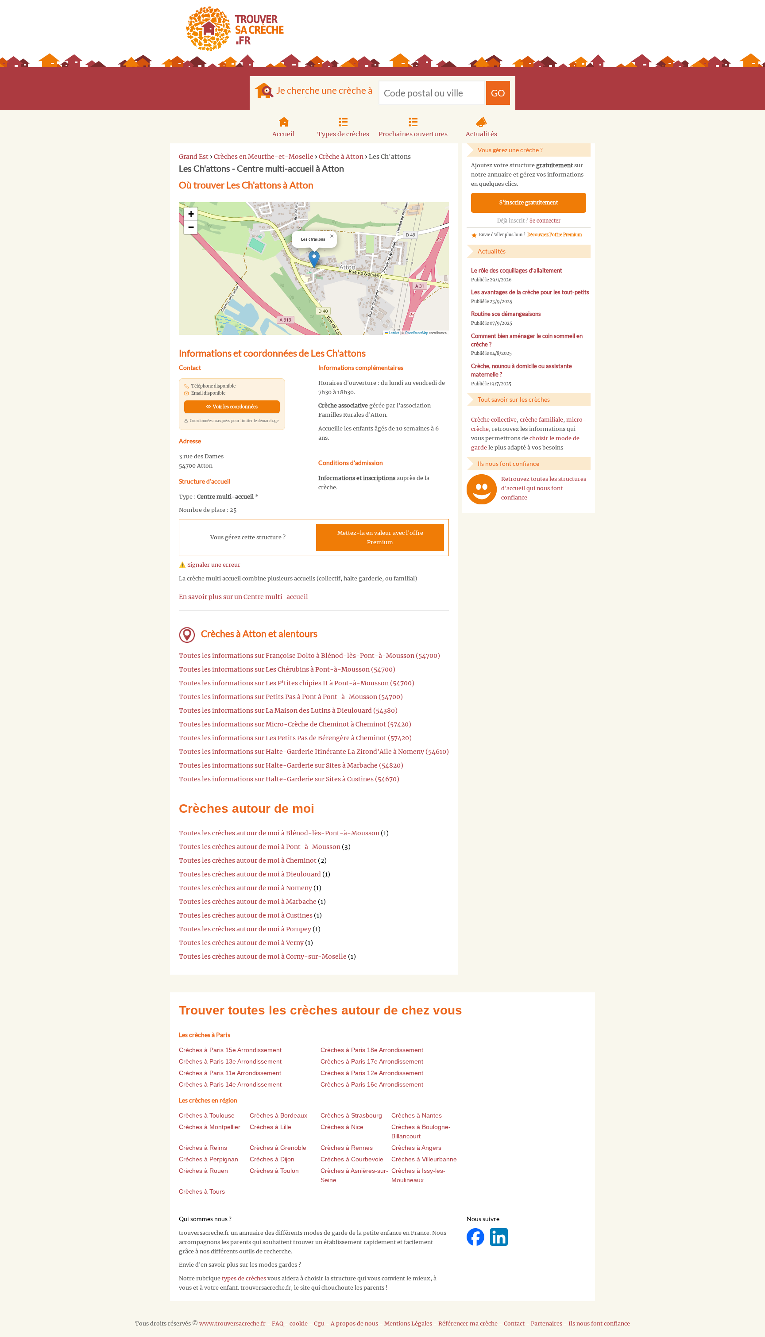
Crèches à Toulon (274, 1170)
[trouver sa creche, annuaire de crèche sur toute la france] (231, 28)
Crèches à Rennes (347, 1147)
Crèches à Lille (270, 1126)
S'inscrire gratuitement (528, 203)
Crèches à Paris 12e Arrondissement (372, 1072)
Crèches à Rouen (203, 1170)
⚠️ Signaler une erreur (209, 564)
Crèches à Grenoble (278, 1147)
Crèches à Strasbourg (351, 1115)
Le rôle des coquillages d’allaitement (516, 270)
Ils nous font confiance (599, 1323)
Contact (514, 1323)
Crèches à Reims (203, 1147)
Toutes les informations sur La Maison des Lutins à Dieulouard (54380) (288, 711)
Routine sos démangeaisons (506, 314)
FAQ (277, 1323)
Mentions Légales (408, 1323)
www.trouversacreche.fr (232, 1323)
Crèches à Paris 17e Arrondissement (372, 1061)
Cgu (319, 1323)
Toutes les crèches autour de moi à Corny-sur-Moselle (263, 956)
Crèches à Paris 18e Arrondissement (372, 1049)
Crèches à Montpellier (209, 1126)
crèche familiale (541, 419)
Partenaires (546, 1323)
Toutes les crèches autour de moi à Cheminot (248, 860)
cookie (299, 1323)
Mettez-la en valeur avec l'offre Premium (380, 538)
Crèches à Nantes (416, 1115)
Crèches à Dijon (272, 1159)
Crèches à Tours (202, 1191)
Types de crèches (343, 134)
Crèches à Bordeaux (278, 1115)
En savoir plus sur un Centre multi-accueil (243, 597)
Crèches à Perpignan (208, 1159)
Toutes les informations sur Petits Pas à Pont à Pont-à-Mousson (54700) (291, 697)
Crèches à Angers (416, 1147)
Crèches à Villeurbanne (424, 1159)
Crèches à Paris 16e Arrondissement (372, 1084)
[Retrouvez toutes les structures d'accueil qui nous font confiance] (482, 489)
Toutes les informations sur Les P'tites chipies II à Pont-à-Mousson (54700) (296, 683)
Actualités (481, 134)
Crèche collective (494, 419)
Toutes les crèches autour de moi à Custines (246, 915)
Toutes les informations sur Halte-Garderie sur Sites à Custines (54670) (289, 779)
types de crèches (244, 1278)
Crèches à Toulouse (207, 1115)
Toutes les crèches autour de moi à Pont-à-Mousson (259, 847)
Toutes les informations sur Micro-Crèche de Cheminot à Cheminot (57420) (295, 724)
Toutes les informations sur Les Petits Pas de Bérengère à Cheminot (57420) (295, 738)
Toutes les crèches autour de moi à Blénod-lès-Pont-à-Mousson (279, 833)
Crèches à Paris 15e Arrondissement (230, 1049)
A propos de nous (354, 1323)
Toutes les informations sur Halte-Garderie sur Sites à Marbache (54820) (291, 765)
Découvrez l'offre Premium (554, 235)
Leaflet (393, 332)
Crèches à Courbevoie (352, 1159)
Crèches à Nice (342, 1126)
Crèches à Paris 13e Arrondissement (230, 1061)
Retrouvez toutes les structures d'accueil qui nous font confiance (543, 488)
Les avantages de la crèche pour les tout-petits (530, 292)
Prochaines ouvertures (413, 134)
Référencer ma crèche (468, 1323)
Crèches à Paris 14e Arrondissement (230, 1084)
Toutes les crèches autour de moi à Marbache (248, 902)
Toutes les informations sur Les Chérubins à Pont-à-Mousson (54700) (287, 669)
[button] (314, 259)
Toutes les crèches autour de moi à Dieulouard (250, 874)
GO (498, 92)
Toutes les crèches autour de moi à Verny (241, 943)
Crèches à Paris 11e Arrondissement (230, 1072)
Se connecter (544, 221)
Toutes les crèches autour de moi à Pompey (245, 929)
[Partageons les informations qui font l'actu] (476, 1236)
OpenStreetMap (416, 332)
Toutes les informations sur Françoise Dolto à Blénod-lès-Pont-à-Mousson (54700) (309, 656)
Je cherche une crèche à (324, 90)
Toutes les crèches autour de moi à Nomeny (245, 888)
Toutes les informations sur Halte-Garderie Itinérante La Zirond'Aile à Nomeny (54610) (314, 752)
